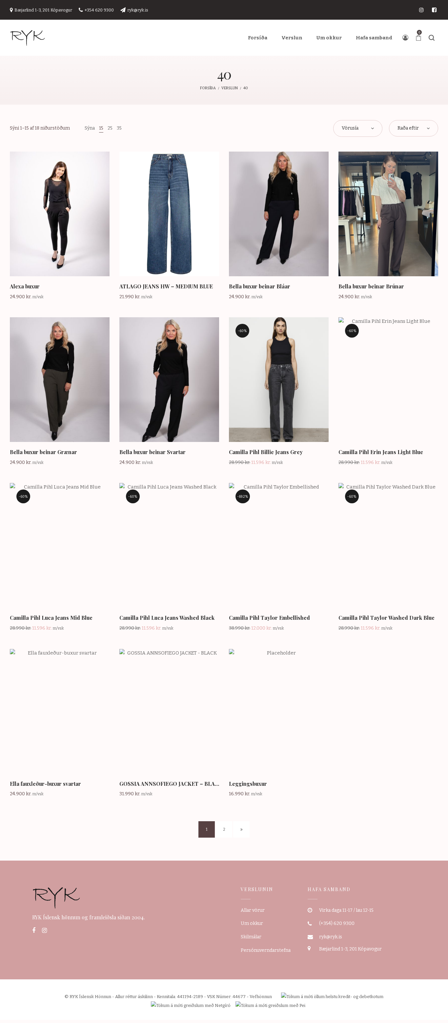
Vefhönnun (261, 996)
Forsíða (208, 88)
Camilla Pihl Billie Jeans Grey (266, 452)
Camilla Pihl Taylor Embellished (269, 617)
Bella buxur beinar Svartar (152, 452)
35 (119, 128)
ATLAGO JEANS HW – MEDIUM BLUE (166, 286)
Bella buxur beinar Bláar (259, 286)
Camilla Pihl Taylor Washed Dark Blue (386, 617)
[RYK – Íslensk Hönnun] (28, 38)
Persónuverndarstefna (266, 950)
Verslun (229, 88)
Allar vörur (253, 910)
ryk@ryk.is (330, 937)
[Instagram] (44, 930)
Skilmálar (251, 937)
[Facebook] (33, 930)
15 (101, 128)
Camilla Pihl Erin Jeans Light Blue (380, 452)
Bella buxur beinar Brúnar (371, 286)
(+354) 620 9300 (337, 923)
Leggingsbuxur (248, 783)
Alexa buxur (25, 286)
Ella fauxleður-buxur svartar (45, 783)
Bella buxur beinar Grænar (43, 452)
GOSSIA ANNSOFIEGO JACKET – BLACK (170, 783)
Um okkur (252, 923)
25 (110, 128)
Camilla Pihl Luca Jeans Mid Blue (51, 617)
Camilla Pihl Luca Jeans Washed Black (166, 617)
